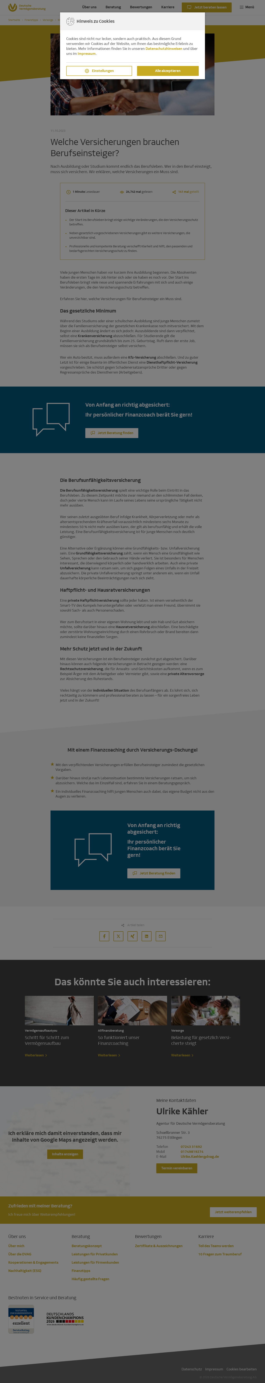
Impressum (87, 53)
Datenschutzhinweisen (164, 48)
